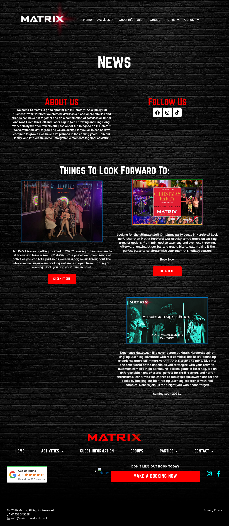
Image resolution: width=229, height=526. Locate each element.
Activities (103, 19)
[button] (105, 19)
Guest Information (131, 19)
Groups (155, 19)
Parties (170, 19)
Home (87, 19)
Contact (189, 19)
